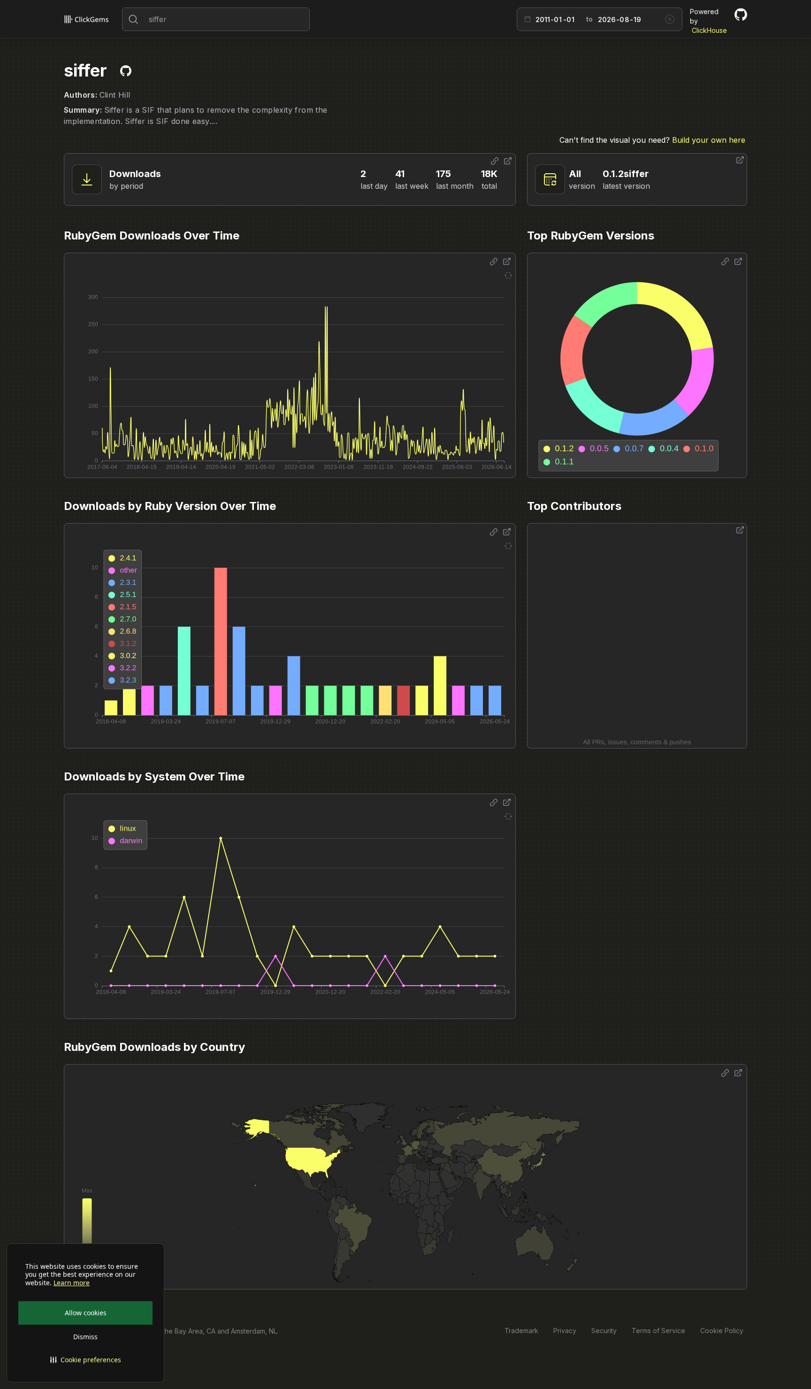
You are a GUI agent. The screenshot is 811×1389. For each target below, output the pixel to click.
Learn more (72, 1283)
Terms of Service (658, 1331)
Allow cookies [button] (86, 1312)
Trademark (521, 1331)
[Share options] (494, 161)
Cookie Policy (721, 1331)
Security (604, 1331)
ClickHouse (709, 30)
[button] (85, 1360)
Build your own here (708, 140)
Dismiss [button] (85, 1336)
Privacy (564, 1331)
